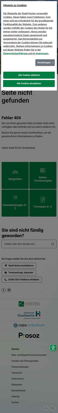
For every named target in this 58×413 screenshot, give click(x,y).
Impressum (42, 53)
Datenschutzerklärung (15, 53)
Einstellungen (44, 62)
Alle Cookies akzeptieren (29, 83)
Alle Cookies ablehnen (29, 75)
